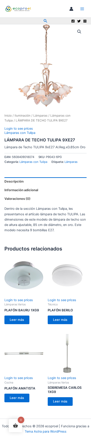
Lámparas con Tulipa (19, 133)
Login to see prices (18, 129)
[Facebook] (73, 21)
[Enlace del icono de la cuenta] (71, 9)
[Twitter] (79, 21)
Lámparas (40, 115)
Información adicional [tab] (21, 190)
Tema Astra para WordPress (45, 431)
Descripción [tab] (14, 181)
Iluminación (22, 115)
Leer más (17, 320)
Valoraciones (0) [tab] (17, 199)
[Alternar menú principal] (82, 8)
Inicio (8, 115)
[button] (45, 21)
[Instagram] (85, 21)
